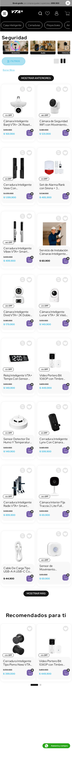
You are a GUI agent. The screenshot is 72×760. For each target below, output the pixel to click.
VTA (8, 70)
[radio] (56, 61)
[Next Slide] (66, 48)
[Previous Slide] (5, 48)
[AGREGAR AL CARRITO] (29, 133)
